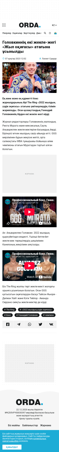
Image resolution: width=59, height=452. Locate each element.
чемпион (49, 315)
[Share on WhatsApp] (29, 324)
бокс (8, 315)
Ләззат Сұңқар (49, 58)
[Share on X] (40, 324)
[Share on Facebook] (7, 324)
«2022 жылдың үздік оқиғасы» (37, 309)
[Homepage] (30, 25)
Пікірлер (6, 33)
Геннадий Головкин (28, 315)
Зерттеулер (29, 33)
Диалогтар (41, 33)
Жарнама (45, 425)
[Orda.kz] (29, 406)
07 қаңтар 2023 (12, 58)
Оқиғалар (17, 33)
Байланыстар (30, 425)
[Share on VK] (51, 324)
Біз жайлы (14, 425)
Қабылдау (12, 447)
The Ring (10, 309)
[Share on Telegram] (18, 324)
